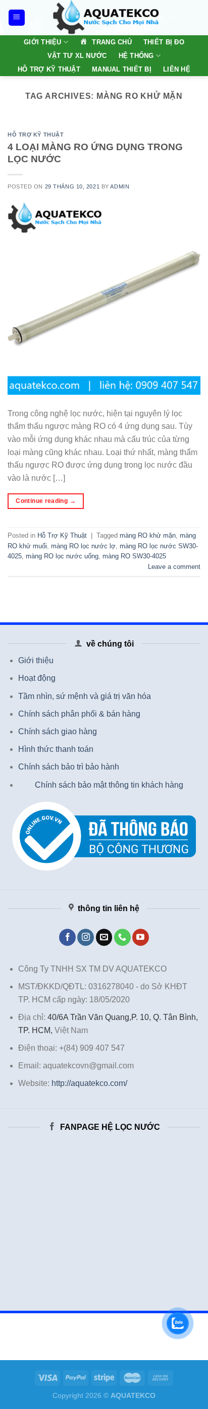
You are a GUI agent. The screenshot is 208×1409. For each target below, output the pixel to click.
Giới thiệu (36, 660)
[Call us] (122, 937)
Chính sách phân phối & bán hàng (79, 714)
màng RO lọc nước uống (62, 556)
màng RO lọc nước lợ (83, 546)
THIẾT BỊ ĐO (163, 42)
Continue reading (46, 500)
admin (119, 186)
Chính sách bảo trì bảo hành (68, 766)
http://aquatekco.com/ (89, 1083)
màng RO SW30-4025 (134, 556)
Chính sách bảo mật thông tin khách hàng (109, 785)
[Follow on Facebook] (67, 937)
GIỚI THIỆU (43, 42)
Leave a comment (174, 566)
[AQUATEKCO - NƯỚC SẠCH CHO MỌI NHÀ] (106, 17)
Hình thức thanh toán (55, 749)
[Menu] (17, 18)
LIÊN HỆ (176, 69)
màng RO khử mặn (148, 535)
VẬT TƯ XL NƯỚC (77, 55)
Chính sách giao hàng (57, 731)
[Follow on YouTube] (140, 937)
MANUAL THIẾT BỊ (121, 69)
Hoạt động (37, 678)
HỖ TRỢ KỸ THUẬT (49, 69)
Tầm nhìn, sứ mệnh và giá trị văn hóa (84, 696)
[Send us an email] (104, 937)
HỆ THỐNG (136, 55)
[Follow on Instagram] (85, 937)
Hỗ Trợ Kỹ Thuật (36, 135)
